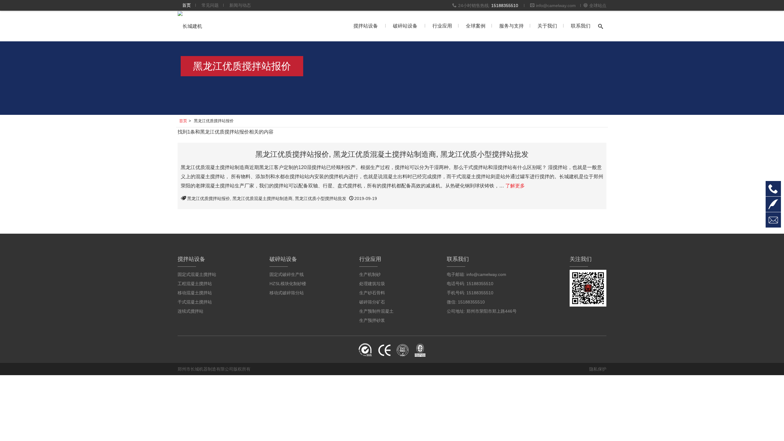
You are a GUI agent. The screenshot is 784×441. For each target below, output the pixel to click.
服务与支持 (511, 25)
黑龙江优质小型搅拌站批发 (320, 198)
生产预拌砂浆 (372, 320)
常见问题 (210, 5)
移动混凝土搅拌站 (195, 292)
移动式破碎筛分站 (287, 292)
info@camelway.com (556, 5)
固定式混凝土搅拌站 (197, 274)
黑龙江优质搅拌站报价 (208, 198)
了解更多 (515, 185)
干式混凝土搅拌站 (195, 302)
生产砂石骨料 (372, 292)
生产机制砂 (370, 274)
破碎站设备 (405, 25)
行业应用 (442, 25)
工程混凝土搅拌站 (195, 283)
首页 (186, 5)
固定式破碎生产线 (287, 274)
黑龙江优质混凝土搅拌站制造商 (262, 198)
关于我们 (547, 25)
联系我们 (580, 25)
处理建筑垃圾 (372, 283)
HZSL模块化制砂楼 (288, 283)
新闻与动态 (240, 5)
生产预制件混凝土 (376, 311)
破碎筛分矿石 (372, 302)
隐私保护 (597, 369)
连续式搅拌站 (190, 311)
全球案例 (475, 25)
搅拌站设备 (365, 25)
